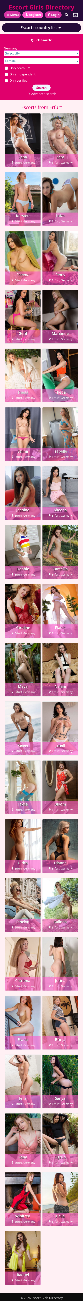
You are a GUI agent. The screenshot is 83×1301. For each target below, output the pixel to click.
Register (35, 15)
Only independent (22, 74)
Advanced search (43, 94)
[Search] (66, 14)
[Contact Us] (75, 14)
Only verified (18, 80)
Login (55, 15)
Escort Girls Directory (41, 7)
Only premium (19, 68)
